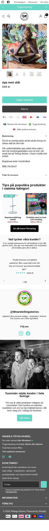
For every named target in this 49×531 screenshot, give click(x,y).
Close (24, 498)
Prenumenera (44, 484)
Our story (44, 2)
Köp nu (24, 109)
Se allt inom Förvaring (24, 228)
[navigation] (10, 74)
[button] (3, 7)
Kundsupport (19, 2)
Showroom (32, 2)
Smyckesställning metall (13, 218)
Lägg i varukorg (24, 100)
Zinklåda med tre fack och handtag (36, 218)
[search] (8, 16)
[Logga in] (40, 16)
